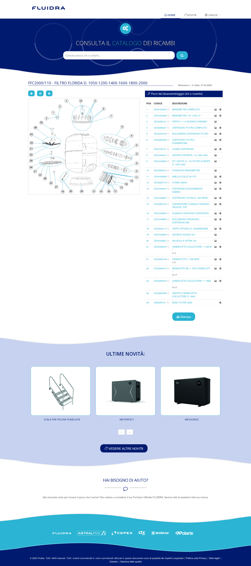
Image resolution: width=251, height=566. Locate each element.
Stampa (185, 316)
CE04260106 (160, 204)
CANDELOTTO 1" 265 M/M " (186, 259)
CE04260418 (160, 268)
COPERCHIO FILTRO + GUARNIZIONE (184, 141)
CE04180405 (160, 115)
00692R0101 (160, 302)
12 (147, 182)
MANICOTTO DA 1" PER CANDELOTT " (191, 270)
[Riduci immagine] (31, 93)
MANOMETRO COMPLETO (186, 109)
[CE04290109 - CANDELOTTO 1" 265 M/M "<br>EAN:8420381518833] (215, 259)
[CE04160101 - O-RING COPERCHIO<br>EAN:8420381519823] (215, 149)
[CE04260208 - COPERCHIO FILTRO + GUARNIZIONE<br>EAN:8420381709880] (215, 139)
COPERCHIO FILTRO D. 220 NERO (190, 197)
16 (147, 213)
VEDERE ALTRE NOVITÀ (125, 448)
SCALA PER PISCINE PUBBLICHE (62, 419)
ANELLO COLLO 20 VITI (184, 176)
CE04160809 (160, 176)
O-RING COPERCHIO (183, 149)
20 (147, 240)
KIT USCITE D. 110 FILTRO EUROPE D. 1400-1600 (191, 162)
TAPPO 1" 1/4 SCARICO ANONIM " (190, 121)
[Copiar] (168, 109)
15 (147, 204)
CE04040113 (160, 228)
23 (147, 280)
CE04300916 (160, 246)
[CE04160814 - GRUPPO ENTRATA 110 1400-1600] (215, 155)
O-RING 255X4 (179, 182)
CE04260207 (160, 127)
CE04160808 (160, 234)
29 (147, 302)
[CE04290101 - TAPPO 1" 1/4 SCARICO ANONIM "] (215, 121)
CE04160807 (160, 240)
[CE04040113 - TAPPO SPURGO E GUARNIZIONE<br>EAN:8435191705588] (215, 228)
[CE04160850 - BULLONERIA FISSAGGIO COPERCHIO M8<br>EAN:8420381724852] (215, 219)
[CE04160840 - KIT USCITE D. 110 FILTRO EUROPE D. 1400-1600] (215, 161)
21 (147, 246)
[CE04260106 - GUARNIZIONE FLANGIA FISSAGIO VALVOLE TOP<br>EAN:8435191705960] (215, 204)
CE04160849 (160, 213)
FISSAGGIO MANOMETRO (186, 170)
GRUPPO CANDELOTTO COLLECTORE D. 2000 (184, 294)
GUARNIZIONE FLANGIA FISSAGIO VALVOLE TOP (190, 205)
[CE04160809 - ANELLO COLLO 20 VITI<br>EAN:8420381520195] (215, 176)
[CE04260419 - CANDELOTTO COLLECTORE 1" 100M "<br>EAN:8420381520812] (215, 280)
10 (147, 170)
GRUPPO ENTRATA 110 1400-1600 (190, 155)
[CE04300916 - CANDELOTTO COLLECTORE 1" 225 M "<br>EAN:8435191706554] (215, 246)
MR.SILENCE (192, 419)
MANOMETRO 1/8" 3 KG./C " (186, 115)
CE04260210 (160, 170)
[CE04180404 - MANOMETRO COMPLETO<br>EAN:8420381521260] (215, 109)
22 (147, 268)
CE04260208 (160, 139)
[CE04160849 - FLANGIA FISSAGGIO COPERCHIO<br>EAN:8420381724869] (215, 213)
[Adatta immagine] (40, 93)
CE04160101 (160, 149)
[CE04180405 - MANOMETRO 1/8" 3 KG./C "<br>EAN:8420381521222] (215, 115)
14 (147, 197)
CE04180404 (160, 109)
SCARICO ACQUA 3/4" (183, 234)
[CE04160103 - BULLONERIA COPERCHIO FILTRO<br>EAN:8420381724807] (215, 133)
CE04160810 (160, 188)
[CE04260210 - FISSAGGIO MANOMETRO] (215, 170)
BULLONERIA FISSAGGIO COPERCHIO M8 (185, 221)
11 (147, 176)
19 (147, 234)
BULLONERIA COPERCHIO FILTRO (190, 133)
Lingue (212, 15)
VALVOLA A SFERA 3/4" (184, 240)
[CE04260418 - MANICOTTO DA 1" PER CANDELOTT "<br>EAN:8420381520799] (215, 268)
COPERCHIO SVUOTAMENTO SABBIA (187, 190)
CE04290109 (160, 259)
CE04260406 (160, 293)
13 (147, 188)
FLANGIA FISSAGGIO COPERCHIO (190, 213)
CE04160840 (160, 161)
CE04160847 (160, 197)
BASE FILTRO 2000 (182, 302)
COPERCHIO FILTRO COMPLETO (189, 127)
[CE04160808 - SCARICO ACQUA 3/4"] (215, 234)
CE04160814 (160, 155)
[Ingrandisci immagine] (49, 93)
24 (147, 293)
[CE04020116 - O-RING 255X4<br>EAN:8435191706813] (215, 182)
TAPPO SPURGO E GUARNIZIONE (190, 228)
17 (147, 219)
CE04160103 (160, 133)
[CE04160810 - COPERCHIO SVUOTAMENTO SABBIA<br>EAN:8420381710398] (215, 188)
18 (147, 228)
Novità (191, 15)
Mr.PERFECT (127, 419)
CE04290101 (160, 121)
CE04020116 (160, 182)
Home (171, 15)
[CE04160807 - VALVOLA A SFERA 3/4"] (215, 240)
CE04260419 (160, 280)
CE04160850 (160, 219)
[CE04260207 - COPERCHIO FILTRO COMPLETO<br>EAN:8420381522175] (215, 127)
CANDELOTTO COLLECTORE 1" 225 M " (192, 248)
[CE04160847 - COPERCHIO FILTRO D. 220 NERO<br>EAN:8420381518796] (215, 197)
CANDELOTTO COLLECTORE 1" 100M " (191, 282)
